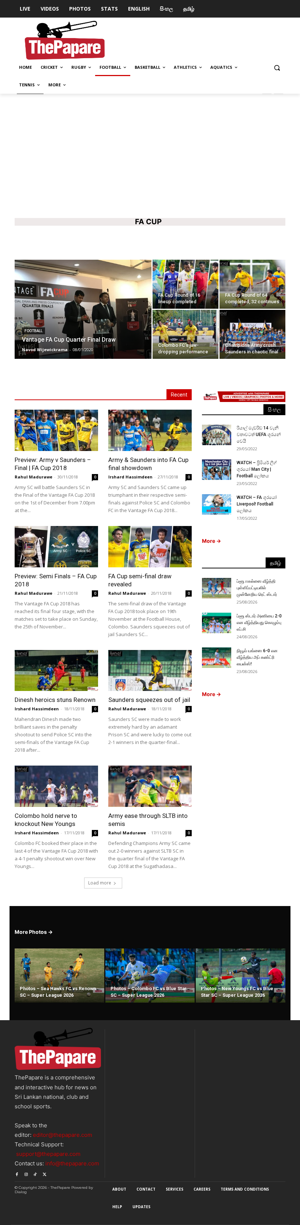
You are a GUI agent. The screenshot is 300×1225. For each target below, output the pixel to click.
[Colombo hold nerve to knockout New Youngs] (56, 786)
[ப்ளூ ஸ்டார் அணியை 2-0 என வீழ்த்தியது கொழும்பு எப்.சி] (216, 623)
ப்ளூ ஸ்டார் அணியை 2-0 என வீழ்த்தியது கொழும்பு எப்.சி (259, 622)
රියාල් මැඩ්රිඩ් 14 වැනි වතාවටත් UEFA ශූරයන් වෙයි (259, 434)
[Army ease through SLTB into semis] (150, 786)
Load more (99, 883)
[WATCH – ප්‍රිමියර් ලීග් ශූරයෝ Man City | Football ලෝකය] (216, 469)
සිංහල (274, 410)
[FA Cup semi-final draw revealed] (150, 546)
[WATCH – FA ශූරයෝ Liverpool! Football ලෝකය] (216, 504)
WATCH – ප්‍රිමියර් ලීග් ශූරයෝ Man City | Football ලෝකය (257, 469)
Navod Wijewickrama (45, 349)
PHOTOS (185, 243)
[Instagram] (26, 1173)
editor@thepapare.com (62, 1134)
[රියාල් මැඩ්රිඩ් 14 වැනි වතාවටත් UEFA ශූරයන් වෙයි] (216, 435)
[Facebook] (16, 1173)
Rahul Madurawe (33, 477)
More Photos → (34, 932)
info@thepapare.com (72, 1163)
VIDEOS (162, 243)
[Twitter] (44, 1173)
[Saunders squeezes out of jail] (150, 670)
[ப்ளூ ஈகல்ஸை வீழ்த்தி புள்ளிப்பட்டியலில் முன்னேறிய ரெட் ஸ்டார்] (216, 588)
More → (211, 541)
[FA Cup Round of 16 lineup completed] (185, 284)
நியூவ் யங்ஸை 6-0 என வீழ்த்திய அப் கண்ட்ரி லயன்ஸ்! (257, 657)
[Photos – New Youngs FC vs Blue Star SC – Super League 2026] (240, 976)
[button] (276, 67)
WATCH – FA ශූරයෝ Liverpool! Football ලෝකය (257, 504)
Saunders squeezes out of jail (149, 699)
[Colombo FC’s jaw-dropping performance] (185, 334)
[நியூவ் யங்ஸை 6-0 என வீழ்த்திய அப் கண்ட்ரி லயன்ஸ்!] (216, 657)
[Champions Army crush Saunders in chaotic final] (252, 334)
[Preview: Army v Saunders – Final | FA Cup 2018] (56, 430)
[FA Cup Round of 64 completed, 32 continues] (252, 284)
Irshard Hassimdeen (130, 477)
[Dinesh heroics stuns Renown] (56, 670)
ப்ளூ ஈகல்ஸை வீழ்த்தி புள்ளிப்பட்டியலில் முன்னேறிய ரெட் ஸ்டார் (257, 588)
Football (33, 331)
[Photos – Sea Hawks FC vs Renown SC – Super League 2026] (59, 976)
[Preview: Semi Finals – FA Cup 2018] (56, 546)
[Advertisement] (150, 154)
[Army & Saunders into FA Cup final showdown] (150, 430)
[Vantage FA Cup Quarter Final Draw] (83, 319)
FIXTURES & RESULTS (125, 243)
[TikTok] (35, 1173)
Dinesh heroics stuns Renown (55, 699)
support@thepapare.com (48, 1153)
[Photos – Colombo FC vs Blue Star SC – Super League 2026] (150, 976)
